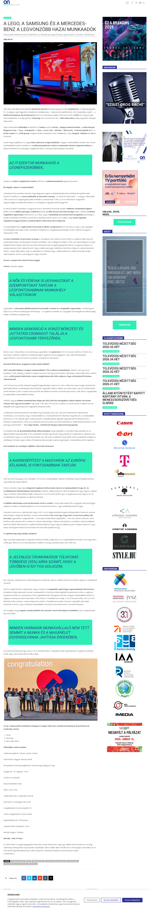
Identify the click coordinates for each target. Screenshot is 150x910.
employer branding (18, 861)
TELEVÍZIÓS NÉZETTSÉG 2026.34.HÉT (119, 357)
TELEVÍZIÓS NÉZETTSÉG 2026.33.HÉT (119, 345)
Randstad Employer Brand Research (16, 864)
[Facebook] (132, 3)
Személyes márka (109, 407)
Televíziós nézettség (111, 351)
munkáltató (49, 861)
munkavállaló (60, 861)
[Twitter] (140, 3)
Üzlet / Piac (7, 18)
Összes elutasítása (111, 900)
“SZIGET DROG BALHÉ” (125, 104)
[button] (145, 3)
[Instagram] (136, 3)
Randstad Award (72, 861)
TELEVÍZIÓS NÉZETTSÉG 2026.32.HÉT (119, 370)
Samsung (33, 864)
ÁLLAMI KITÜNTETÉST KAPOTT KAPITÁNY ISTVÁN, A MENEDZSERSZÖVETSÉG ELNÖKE (124, 398)
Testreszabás (92, 900)
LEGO (28, 861)
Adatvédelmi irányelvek (41, 906)
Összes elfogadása (132, 900)
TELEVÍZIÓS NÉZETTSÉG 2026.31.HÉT (119, 382)
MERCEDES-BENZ (38, 861)
